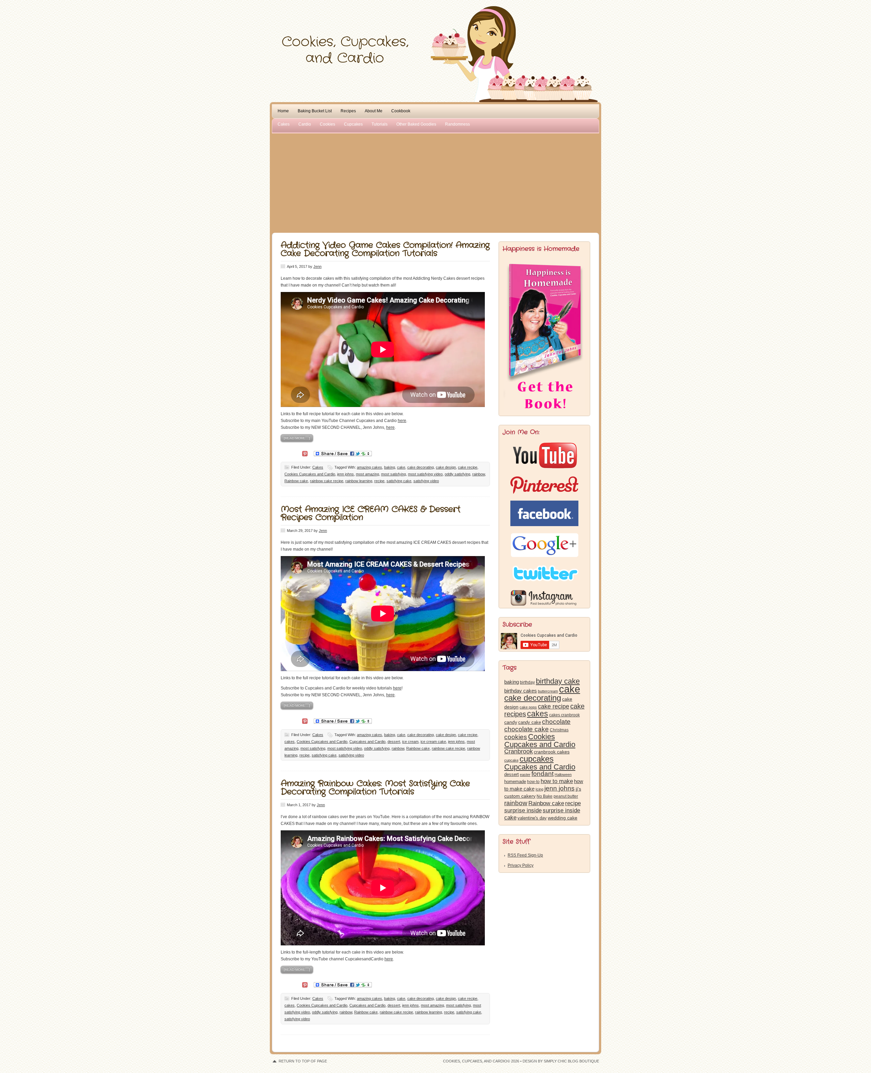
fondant (542, 773)
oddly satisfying (457, 474)
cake (401, 467)
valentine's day (532, 817)
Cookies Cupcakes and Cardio (309, 474)
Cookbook (400, 111)
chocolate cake (526, 729)
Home (283, 111)
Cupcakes (353, 124)
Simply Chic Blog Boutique (571, 1061)
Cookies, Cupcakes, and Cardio (435, 19)
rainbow (478, 474)
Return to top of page (303, 1061)
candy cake (529, 722)
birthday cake (558, 681)
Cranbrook (518, 751)
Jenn (317, 266)
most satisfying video (425, 474)
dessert (394, 741)
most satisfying (393, 474)
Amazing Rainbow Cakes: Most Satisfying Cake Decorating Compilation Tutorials (375, 788)
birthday (527, 682)
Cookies (327, 124)
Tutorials (380, 124)
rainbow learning (358, 481)
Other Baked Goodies (416, 124)
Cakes (284, 124)
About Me (373, 111)
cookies (515, 737)
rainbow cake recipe (326, 481)
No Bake (545, 796)
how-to (533, 781)
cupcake (511, 760)
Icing (539, 789)
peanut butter (566, 796)
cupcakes (537, 758)
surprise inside (523, 810)
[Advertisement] (435, 181)
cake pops (528, 707)
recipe (379, 481)
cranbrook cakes (552, 751)
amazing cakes (369, 467)
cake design (446, 467)
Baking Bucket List (315, 111)
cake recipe (467, 467)
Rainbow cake (296, 481)
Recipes (348, 111)
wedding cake (562, 817)
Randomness (457, 124)
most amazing (367, 474)
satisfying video (426, 481)
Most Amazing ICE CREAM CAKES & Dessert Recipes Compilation (370, 513)
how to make (557, 781)
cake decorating (420, 467)
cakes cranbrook (564, 715)
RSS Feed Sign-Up (525, 855)
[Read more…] (297, 438)
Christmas (559, 730)
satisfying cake (399, 481)
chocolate (556, 721)
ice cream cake (433, 741)
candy (510, 722)
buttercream (548, 691)
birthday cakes (520, 691)
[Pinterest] (305, 453)
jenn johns (345, 474)
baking (389, 467)
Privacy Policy (520, 865)
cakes (289, 741)
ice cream (410, 741)
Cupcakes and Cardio (367, 741)
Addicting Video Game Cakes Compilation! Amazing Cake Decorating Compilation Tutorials (385, 249)
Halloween (563, 775)
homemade (515, 781)
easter (525, 775)
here (402, 420)
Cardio (304, 124)
